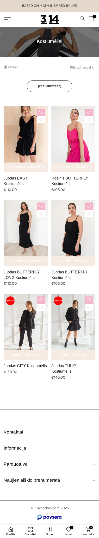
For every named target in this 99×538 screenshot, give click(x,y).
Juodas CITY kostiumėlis (25, 366)
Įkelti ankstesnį (49, 86)
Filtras (13, 67)
